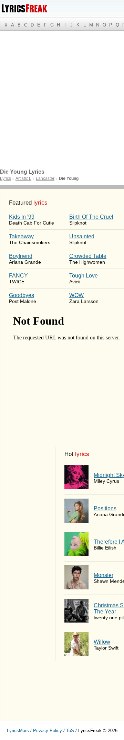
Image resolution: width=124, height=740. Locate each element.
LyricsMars (18, 730)
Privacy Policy (47, 730)
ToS (70, 730)
